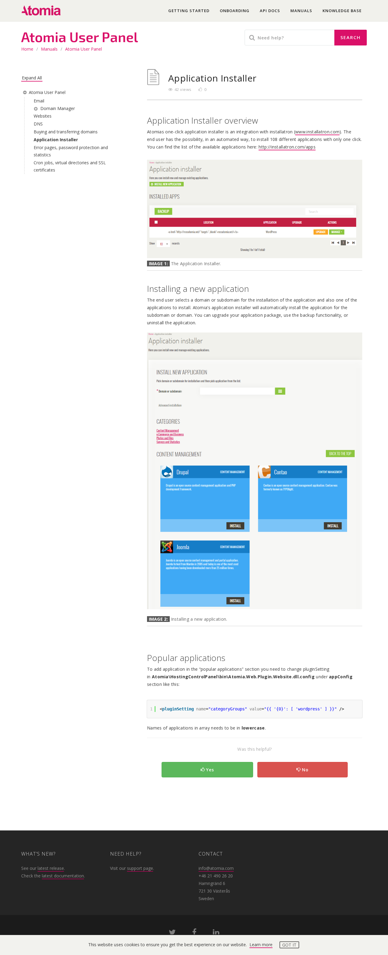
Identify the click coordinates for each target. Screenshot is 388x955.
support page (140, 868)
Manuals (301, 10)
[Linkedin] (216, 933)
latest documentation (63, 876)
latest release (51, 868)
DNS (38, 124)
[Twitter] (172, 933)
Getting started (188, 10)
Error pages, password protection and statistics (71, 151)
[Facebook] (194, 933)
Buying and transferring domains (66, 132)
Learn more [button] (261, 944)
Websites (43, 116)
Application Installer (56, 139)
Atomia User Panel (83, 49)
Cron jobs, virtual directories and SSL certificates (70, 166)
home (27, 49)
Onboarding (234, 10)
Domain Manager (57, 108)
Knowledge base (342, 10)
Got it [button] (289, 945)
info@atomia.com (216, 868)
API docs (270, 10)
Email (39, 101)
